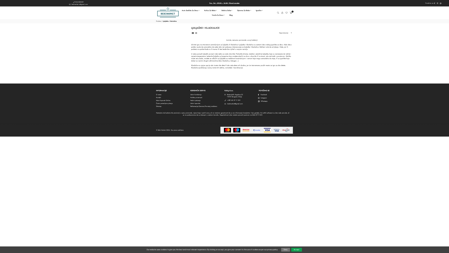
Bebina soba (226, 10)
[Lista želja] (286, 13)
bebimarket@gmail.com (235, 104)
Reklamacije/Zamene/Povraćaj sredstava (203, 106)
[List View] (196, 33)
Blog (231, 15)
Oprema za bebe (243, 10)
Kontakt (158, 97)
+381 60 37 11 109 (233, 100)
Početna (158, 21)
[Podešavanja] (282, 13)
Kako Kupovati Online (163, 100)
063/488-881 (79, 2)
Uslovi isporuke (195, 103)
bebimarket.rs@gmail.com (79, 4)
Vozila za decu (217, 15)
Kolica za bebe (210, 10)
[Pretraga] (278, 13)
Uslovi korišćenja (195, 94)
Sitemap (158, 106)
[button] (291, 13)
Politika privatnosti (196, 97)
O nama (158, 94)
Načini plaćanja (195, 100)
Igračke (258, 10)
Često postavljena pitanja (164, 103)
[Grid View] (192, 33)
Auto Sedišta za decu (190, 10)
